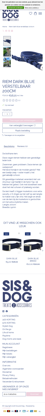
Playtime (6, 336)
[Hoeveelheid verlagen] (4, 114)
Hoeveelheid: (7, 110)
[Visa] (12, 411)
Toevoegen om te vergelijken (14, 135)
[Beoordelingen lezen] (10, 100)
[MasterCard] (8, 411)
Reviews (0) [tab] (22, 146)
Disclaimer (7, 372)
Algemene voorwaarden (13, 369)
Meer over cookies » (32, 8)
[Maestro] (16, 411)
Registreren (7, 347)
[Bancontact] (27, 411)
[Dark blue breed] (33, 243)
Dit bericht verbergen (15, 8)
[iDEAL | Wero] (4, 411)
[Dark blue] (11, 243)
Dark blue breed (33, 259)
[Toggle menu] (40, 13)
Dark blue (11, 258)
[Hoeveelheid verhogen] (9, 114)
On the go (6, 329)
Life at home (8, 332)
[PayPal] (20, 411)
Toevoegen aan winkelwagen (22, 120)
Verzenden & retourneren (13, 382)
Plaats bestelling (22, 131)
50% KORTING (8, 323)
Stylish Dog (7, 326)
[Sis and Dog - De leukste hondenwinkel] (10, 13)
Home (4, 26)
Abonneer (34, 394)
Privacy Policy (8, 375)
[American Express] (31, 411)
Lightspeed (6, 408)
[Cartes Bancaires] (24, 411)
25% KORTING (8, 320)
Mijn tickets (7, 354)
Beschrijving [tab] (9, 146)
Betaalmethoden (9, 378)
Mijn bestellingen (9, 350)
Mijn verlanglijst (9, 357)
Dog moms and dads (11, 339)
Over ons (6, 365)
